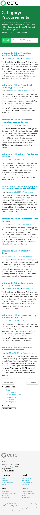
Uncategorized (11, 402)
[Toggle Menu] (35, 3)
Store (3, 478)
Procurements (28, 59)
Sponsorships (26, 480)
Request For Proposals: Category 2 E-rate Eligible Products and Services (20, 187)
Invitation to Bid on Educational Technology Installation (17, 86)
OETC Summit (26, 478)
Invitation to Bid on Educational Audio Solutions (20, 219)
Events (8, 390)
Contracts (5, 480)
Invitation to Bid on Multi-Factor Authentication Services (17, 348)
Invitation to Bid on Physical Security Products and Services (19, 316)
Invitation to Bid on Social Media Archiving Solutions (17, 284)
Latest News (5, 491)
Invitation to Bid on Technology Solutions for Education (16, 54)
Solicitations (5, 495)
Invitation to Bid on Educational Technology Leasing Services (17, 120)
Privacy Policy (26, 497)
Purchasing (10, 399)
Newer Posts (8, 383)
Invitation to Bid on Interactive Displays (16, 252)
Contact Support (27, 491)
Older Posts (32, 383)
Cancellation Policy (28, 484)
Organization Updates (14, 395)
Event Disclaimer (27, 482)
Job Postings (6, 497)
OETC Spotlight (11, 392)
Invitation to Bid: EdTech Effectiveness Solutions (20, 155)
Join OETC (5, 484)
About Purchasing (7, 482)
